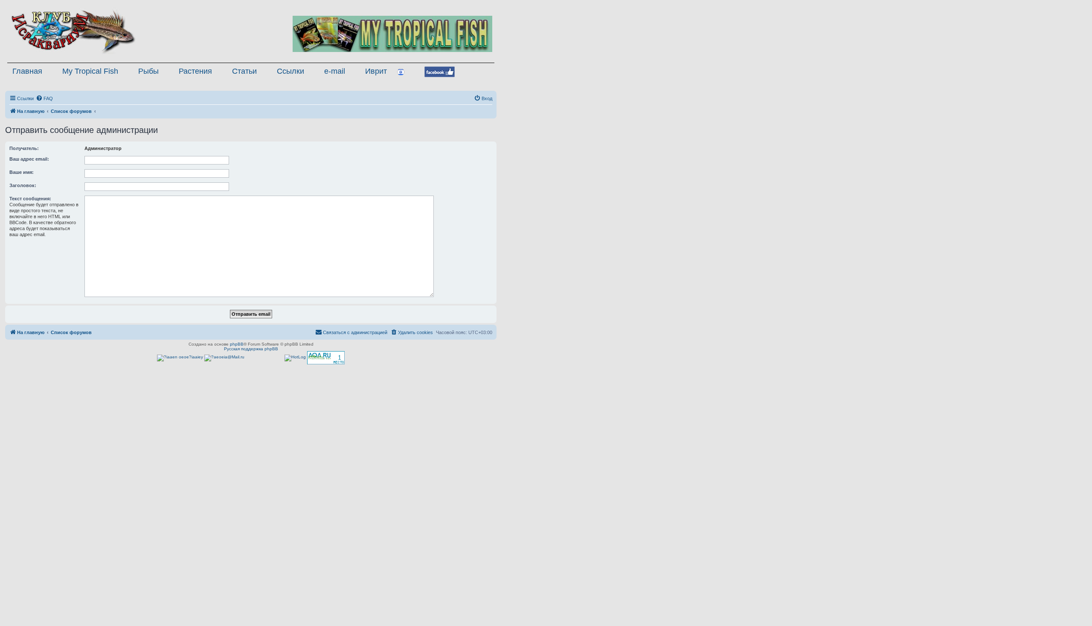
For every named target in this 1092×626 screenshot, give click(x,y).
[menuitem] (44, 98)
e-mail (334, 71)
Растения (195, 71)
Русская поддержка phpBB (251, 348)
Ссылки (290, 71)
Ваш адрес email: (29, 159)
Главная (27, 71)
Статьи (244, 71)
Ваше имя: (21, 172)
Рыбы (148, 71)
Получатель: (24, 148)
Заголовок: (22, 185)
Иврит (376, 71)
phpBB (237, 344)
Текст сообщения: (30, 198)
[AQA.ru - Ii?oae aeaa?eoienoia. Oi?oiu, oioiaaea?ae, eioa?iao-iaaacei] (326, 357)
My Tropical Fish (90, 71)
